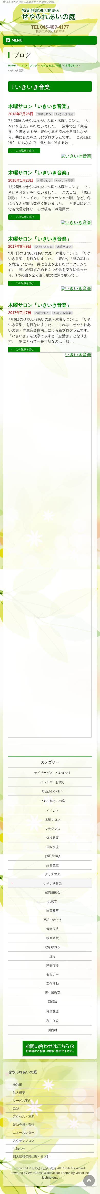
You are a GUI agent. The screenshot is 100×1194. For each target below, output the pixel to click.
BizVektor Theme (59, 1173)
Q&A (16, 1108)
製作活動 (52, 983)
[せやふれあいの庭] (50, 18)
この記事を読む (25, 150)
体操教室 (52, 838)
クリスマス (52, 874)
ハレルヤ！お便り (52, 782)
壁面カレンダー (52, 791)
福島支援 (52, 1011)
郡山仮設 (52, 1021)
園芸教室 (52, 910)
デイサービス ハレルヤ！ (52, 772)
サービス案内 (22, 1100)
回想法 (52, 1001)
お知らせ (19, 1148)
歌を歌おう (52, 947)
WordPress (35, 1173)
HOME (17, 1085)
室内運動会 (52, 892)
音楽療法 (52, 929)
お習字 (52, 901)
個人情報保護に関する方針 (31, 1156)
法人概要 (19, 1092)
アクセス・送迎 (23, 1116)
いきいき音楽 (64, 114)
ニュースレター (23, 1133)
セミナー (52, 974)
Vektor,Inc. (82, 1173)
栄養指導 (52, 965)
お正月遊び (52, 856)
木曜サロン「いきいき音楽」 (40, 106)
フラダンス (52, 829)
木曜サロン (44, 114)
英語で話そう (52, 920)
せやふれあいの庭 (52, 801)
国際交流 (52, 847)
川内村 (52, 1030)
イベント (52, 810)
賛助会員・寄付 (23, 1125)
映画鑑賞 (52, 938)
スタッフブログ (23, 1140)
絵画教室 (52, 865)
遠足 (52, 956)
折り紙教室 (52, 992)
